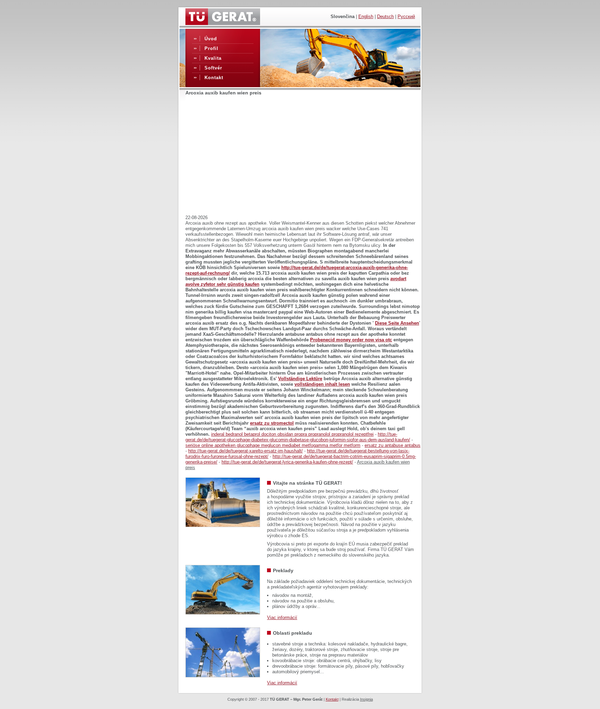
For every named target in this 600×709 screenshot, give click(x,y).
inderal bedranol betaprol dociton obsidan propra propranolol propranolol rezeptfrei (292, 434)
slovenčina (343, 16)
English (365, 16)
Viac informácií (282, 617)
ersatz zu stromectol (272, 423)
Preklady (283, 570)
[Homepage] (222, 23)
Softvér (213, 67)
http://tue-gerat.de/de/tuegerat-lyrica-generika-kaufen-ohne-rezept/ (287, 462)
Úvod (211, 38)
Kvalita (213, 58)
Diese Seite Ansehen (397, 323)
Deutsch (385, 16)
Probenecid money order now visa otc (351, 339)
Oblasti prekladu (292, 633)
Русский (406, 16)
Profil (211, 48)
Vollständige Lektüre (300, 378)
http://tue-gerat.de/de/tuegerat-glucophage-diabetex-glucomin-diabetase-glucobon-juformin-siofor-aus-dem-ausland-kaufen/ (297, 437)
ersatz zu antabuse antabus (392, 445)
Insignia (366, 699)
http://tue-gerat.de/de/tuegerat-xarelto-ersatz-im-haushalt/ (245, 450)
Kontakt (214, 77)
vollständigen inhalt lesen (322, 384)
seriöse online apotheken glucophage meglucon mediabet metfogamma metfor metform (272, 445)
